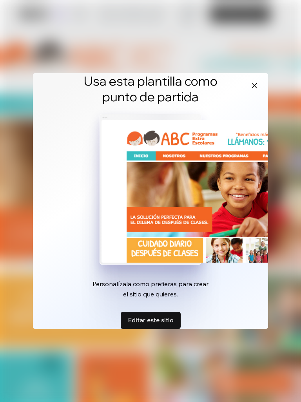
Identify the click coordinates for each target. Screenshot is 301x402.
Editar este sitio (151, 320)
